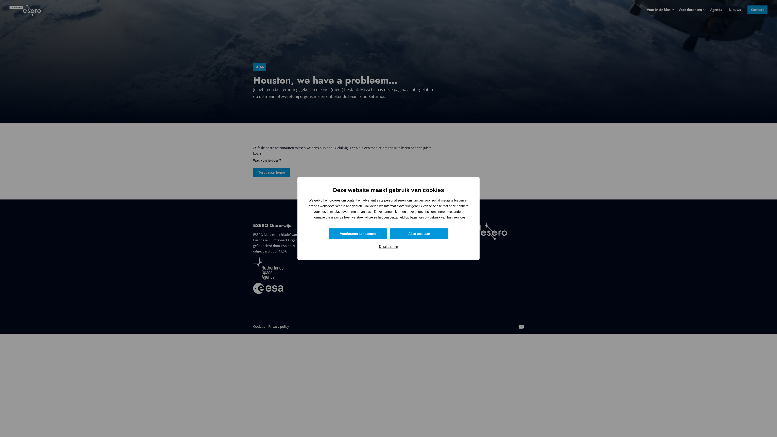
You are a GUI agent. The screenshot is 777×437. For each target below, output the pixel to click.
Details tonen (388, 246)
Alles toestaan (419, 233)
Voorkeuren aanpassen (358, 233)
